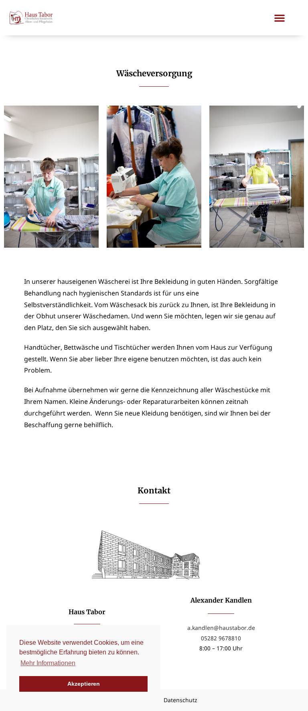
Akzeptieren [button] (83, 683)
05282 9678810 (221, 638)
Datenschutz (180, 700)
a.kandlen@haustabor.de (221, 628)
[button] (279, 17)
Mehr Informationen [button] (47, 663)
